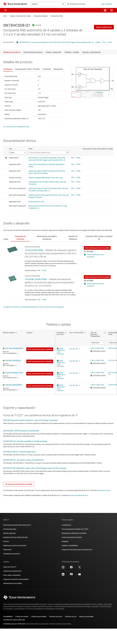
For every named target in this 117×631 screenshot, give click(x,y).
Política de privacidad (38, 616)
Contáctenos (66, 525)
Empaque (65, 541)
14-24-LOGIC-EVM (34, 250)
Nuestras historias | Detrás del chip (15, 537)
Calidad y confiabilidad (70, 545)
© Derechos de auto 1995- (14, 624)
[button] (5, 10)
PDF (103, 42)
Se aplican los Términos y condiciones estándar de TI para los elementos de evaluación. (33, 307)
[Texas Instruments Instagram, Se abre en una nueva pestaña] (63, 568)
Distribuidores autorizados (12, 583)
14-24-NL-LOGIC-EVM (36, 279)
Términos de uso (70, 616)
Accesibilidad (7, 616)
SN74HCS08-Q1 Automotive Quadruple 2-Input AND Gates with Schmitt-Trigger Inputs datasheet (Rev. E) (56, 42)
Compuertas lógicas (40, 16)
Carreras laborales (9, 529)
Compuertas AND (56, 16)
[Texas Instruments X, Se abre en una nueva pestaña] (79, 568)
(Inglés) (98, 42)
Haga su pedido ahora (104, 27)
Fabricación (7, 550)
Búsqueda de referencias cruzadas (74, 533)
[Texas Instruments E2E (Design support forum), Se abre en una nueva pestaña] (71, 575)
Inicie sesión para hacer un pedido (97, 248)
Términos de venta (55, 616)
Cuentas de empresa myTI (12, 571)
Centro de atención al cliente (72, 537)
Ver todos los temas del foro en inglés (18, 484)
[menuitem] (105, 10)
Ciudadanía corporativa (11, 554)
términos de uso (104, 490)
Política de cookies (21, 616)
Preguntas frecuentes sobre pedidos (16, 579)
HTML (110, 42)
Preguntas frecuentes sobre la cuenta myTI (77, 550)
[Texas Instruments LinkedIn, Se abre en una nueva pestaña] (63, 575)
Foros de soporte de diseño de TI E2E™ (75, 529)
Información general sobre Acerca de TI (17, 525)
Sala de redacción (9, 533)
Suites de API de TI (9, 567)
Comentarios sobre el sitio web (14, 620)
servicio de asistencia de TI (78, 495)
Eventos (6, 541)
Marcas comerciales (86, 616)
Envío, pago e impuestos (11, 575)
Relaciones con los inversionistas (14, 545)
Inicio (5, 16)
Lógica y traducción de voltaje (20, 16)
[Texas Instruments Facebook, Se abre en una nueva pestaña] (71, 568)
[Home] (15, 4)
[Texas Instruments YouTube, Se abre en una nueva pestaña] (79, 575)
